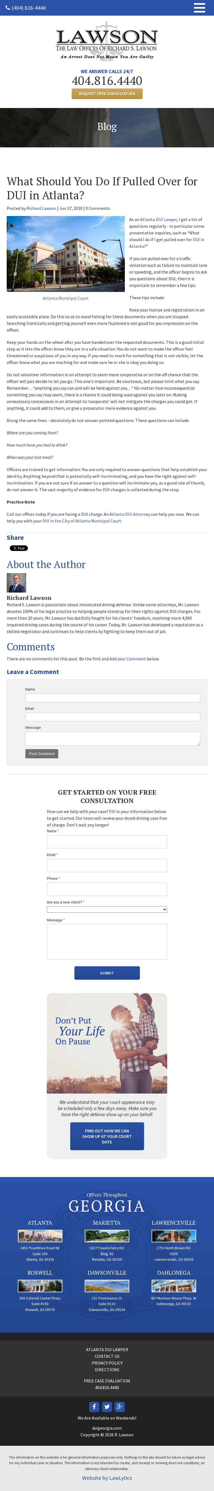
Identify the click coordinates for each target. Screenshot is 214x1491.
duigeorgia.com (107, 1428)
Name (30, 689)
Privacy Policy (107, 1363)
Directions (107, 1369)
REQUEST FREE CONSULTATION (107, 93)
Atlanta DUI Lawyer (158, 219)
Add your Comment (128, 658)
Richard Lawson (41, 208)
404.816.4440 (107, 80)
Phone (53, 878)
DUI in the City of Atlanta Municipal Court (81, 521)
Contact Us (107, 1356)
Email (29, 708)
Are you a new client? (66, 902)
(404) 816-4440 (28, 7)
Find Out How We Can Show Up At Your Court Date (107, 1136)
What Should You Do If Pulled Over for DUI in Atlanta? (102, 188)
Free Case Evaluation (107, 1381)
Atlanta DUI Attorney (130, 514)
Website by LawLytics (107, 1477)
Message (33, 727)
